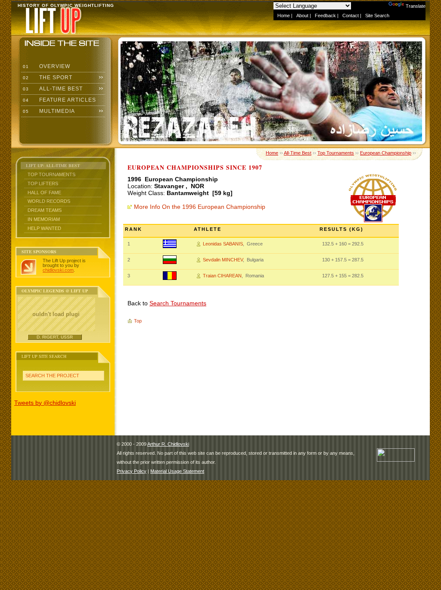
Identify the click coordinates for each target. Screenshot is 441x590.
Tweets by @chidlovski (45, 402)
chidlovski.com (58, 270)
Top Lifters (43, 183)
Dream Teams (45, 210)
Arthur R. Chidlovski (168, 444)
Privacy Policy (131, 471)
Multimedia (48, 111)
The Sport (46, 78)
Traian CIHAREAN (222, 275)
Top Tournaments (51, 174)
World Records (49, 201)
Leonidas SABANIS (223, 243)
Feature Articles (58, 100)
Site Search (377, 15)
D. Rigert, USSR (55, 337)
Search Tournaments (177, 303)
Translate (415, 6)
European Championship (385, 152)
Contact (350, 15)
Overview (45, 66)
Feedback (325, 15)
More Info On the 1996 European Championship (199, 206)
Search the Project (52, 375)
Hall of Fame (44, 192)
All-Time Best (52, 89)
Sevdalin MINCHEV (223, 259)
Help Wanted (44, 228)
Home (283, 15)
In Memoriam (44, 219)
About (302, 15)
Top (138, 320)
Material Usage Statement (177, 471)
